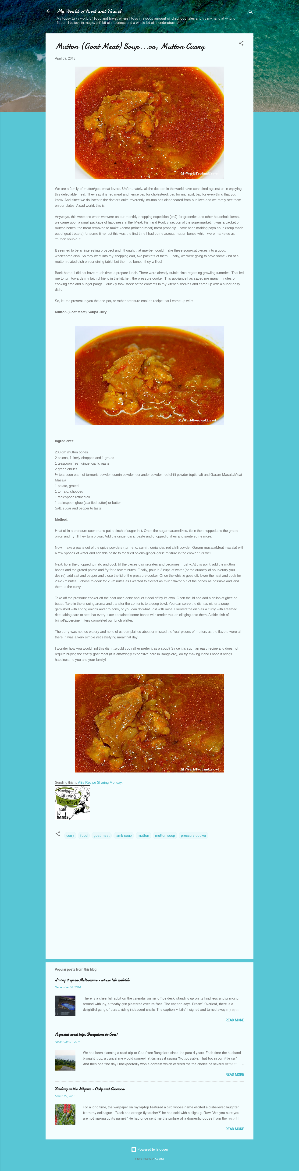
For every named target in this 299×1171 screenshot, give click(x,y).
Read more (235, 1020)
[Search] (250, 13)
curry (70, 835)
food (84, 835)
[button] (241, 44)
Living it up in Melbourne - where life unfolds (92, 980)
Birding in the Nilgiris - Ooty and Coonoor (89, 1089)
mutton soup (165, 835)
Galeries (159, 1158)
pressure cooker (193, 835)
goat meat (102, 835)
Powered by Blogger (152, 1149)
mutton (143, 835)
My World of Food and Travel (89, 11)
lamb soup (124, 835)
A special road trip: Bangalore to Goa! (86, 1034)
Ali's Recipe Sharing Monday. (100, 782)
